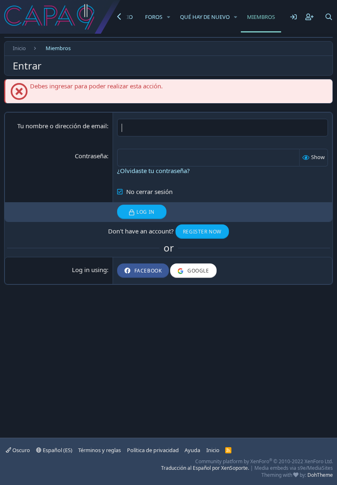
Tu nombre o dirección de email (62, 126)
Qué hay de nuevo (205, 17)
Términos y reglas (99, 450)
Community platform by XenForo (264, 461)
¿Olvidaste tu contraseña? (153, 170)
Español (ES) (57, 450)
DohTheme (320, 474)
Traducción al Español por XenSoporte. (205, 467)
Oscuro (20, 450)
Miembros (261, 17)
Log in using (89, 270)
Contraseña (91, 156)
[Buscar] (329, 17)
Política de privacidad (153, 450)
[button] (168, 16)
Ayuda (192, 450)
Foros (153, 17)
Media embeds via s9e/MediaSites (293, 467)
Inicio (212, 450)
